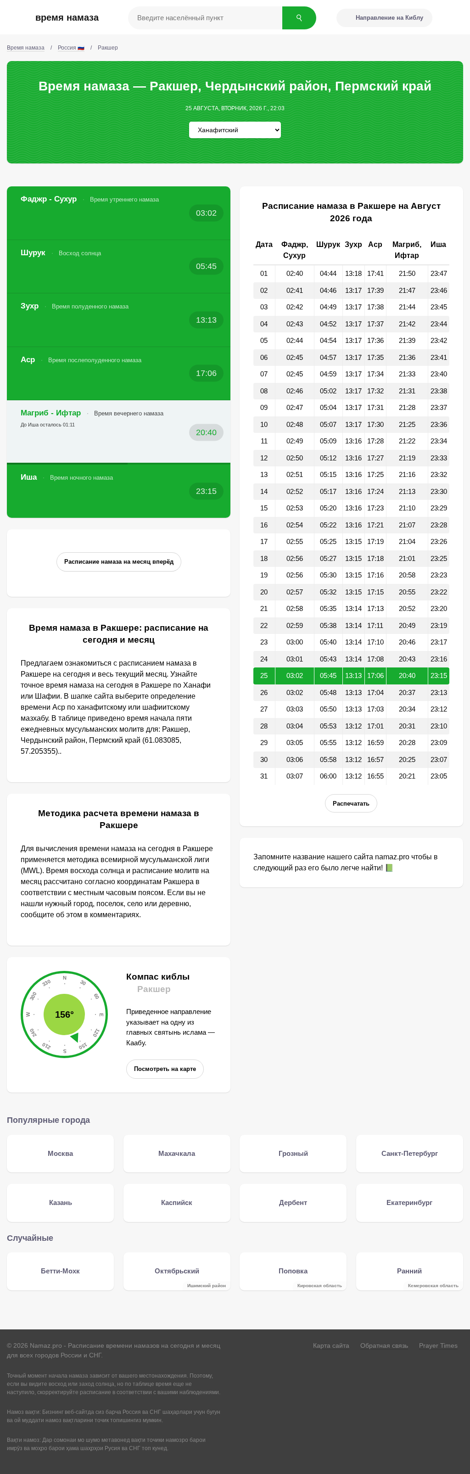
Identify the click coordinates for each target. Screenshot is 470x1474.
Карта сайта (331, 1345)
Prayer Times (438, 1345)
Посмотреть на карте (165, 1068)
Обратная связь (384, 1345)
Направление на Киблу (389, 17)
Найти (299, 17)
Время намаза (67, 17)
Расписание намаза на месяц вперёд (118, 561)
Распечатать (351, 803)
